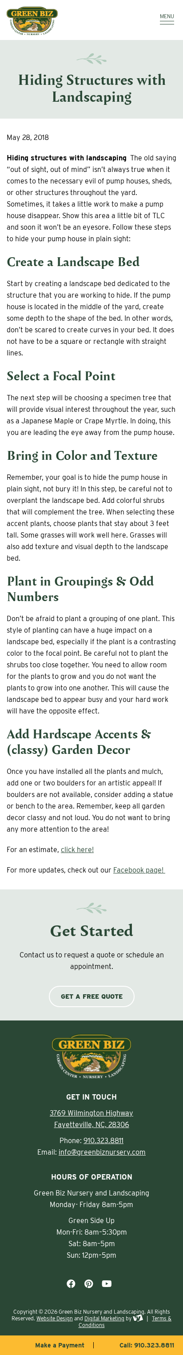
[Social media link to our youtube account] (107, 1284)
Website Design (54, 1318)
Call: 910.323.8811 (146, 1345)
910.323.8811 (103, 1140)
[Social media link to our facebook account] (71, 1284)
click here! (77, 849)
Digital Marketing (104, 1318)
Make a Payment (59, 1345)
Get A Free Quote (92, 996)
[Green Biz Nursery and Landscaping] (67, 21)
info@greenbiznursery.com (102, 1152)
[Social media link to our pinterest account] (88, 1284)
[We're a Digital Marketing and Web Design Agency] (138, 1318)
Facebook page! (139, 870)
